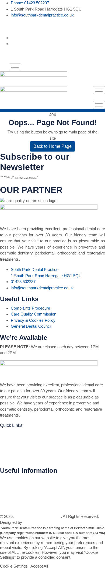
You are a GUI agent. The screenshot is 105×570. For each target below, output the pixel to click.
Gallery (7, 442)
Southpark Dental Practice (38, 516)
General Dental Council (31, 326)
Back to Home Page (52, 146)
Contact (7, 458)
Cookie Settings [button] (14, 566)
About (5, 450)
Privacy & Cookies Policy (33, 320)
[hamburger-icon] (15, 67)
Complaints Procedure (30, 308)
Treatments (10, 434)
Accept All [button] (39, 566)
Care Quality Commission (33, 314)
